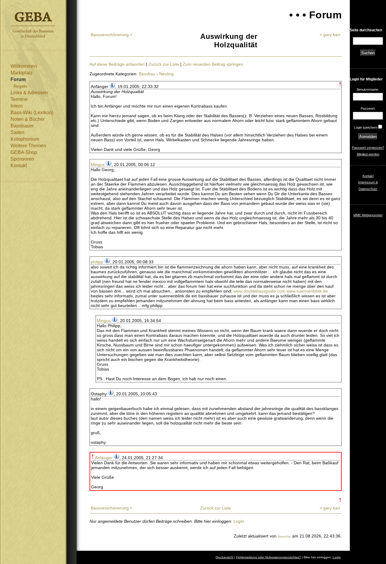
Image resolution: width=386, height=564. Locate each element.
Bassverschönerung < (111, 34)
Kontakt (19, 165)
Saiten (17, 132)
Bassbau (147, 73)
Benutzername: (368, 89)
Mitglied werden (368, 154)
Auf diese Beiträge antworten (117, 64)
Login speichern (365, 127)
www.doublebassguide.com (259, 291)
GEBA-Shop (24, 152)
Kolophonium (25, 139)
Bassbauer (22, 125)
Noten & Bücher (28, 119)
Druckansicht (224, 557)
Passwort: (368, 108)
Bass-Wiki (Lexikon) (32, 112)
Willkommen (24, 66)
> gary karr (330, 34)
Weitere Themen (28, 145)
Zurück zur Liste (163, 64)
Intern (17, 105)
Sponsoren (22, 158)
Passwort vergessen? (368, 147)
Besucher (284, 536)
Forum (18, 79)
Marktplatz (22, 72)
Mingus (98, 164)
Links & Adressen (29, 92)
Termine (19, 99)
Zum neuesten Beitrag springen (213, 64)
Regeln (20, 86)
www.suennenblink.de (307, 291)
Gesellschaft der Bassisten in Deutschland (33, 25)
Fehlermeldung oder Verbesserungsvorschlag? (268, 557)
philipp (97, 261)
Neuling (166, 73)
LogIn (238, 521)
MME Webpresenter (368, 215)
